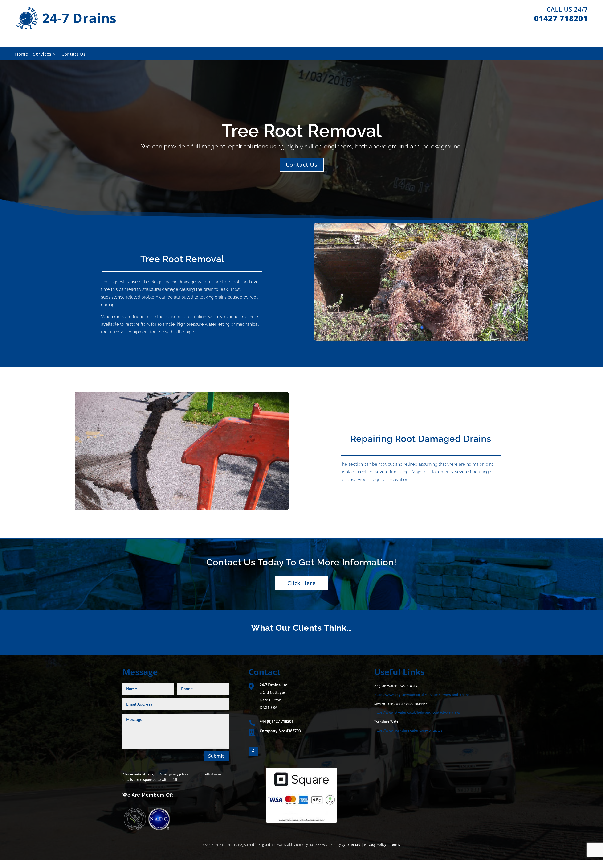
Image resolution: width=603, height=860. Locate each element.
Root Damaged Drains (443, 438)
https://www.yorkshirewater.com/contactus (408, 730)
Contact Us (73, 54)
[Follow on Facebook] (253, 751)
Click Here (301, 583)
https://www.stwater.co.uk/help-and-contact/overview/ (417, 712)
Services (42, 54)
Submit (216, 756)
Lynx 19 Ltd (351, 844)
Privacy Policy (375, 844)
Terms (395, 844)
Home (21, 54)
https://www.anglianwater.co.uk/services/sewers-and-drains (421, 694)
